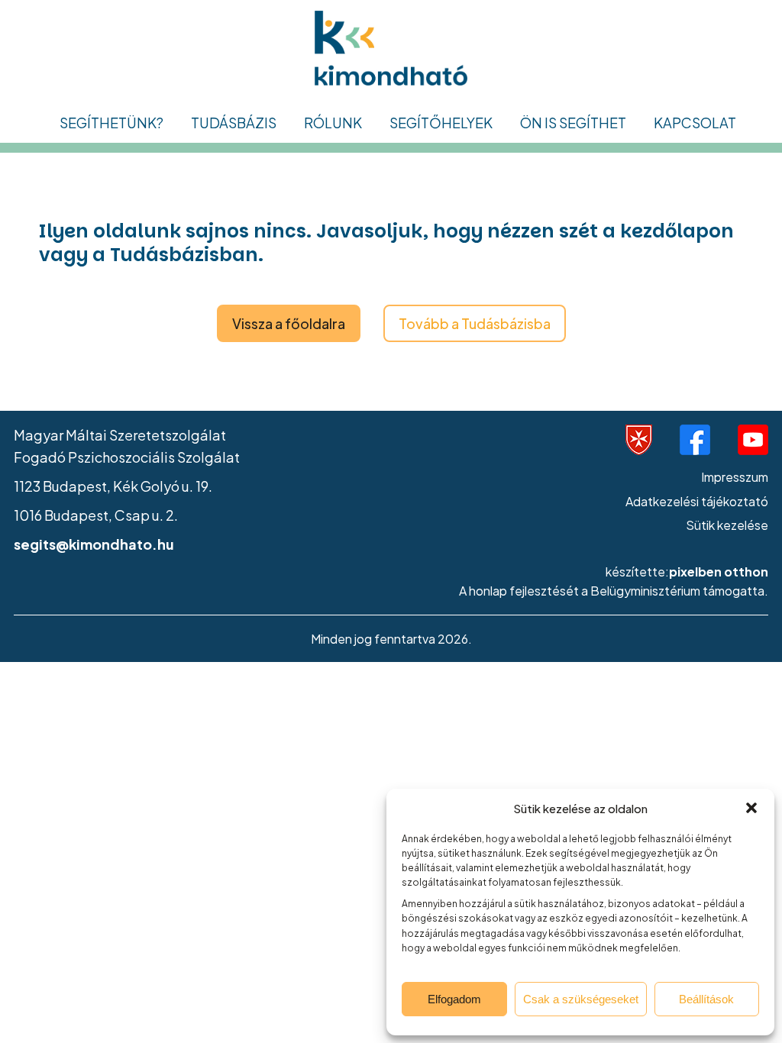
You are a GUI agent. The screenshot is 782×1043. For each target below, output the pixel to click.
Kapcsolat (695, 122)
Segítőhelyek (441, 122)
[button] (751, 807)
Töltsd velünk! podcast (271, 252)
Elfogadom (454, 999)
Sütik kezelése (727, 525)
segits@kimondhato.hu (94, 544)
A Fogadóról (351, 159)
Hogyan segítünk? (369, 206)
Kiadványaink (242, 206)
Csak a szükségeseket (580, 999)
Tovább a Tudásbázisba (475, 323)
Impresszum (734, 477)
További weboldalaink (383, 252)
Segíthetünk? (111, 122)
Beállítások (706, 999)
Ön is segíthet (573, 122)
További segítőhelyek (466, 225)
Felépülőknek (111, 206)
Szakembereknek (123, 299)
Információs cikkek (259, 159)
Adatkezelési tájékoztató (696, 501)
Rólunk (333, 122)
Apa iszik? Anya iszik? (135, 412)
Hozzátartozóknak (126, 252)
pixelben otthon (718, 571)
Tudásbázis (233, 122)
